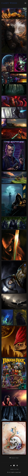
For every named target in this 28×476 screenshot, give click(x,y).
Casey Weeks (9, 3)
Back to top (14, 469)
